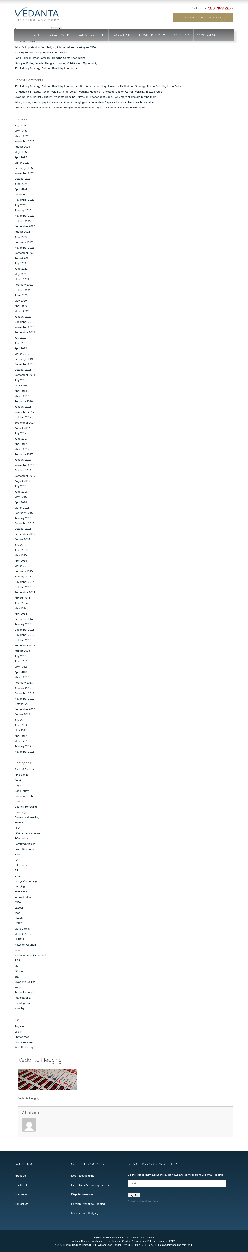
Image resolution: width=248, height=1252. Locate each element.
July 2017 (20, 433)
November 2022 (24, 215)
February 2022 (24, 242)
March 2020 (22, 311)
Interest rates (23, 896)
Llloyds (19, 918)
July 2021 (20, 263)
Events (19, 822)
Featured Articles (25, 843)
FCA (17, 828)
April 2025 (21, 157)
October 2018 (23, 369)
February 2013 (24, 682)
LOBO (18, 923)
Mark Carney (22, 928)
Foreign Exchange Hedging (88, 1203)
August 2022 (22, 231)
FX (16, 859)
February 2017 (24, 454)
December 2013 (24, 629)
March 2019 (22, 353)
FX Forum (21, 865)
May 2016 (21, 496)
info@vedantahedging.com (172, 1245)
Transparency (23, 997)
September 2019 (25, 332)
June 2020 (21, 295)
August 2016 (22, 481)
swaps (18, 987)
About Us (56, 35)
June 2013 (21, 661)
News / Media (149, 35)
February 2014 (24, 618)
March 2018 (22, 396)
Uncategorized (23, 1003)
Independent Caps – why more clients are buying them (122, 96)
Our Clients (122, 35)
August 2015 (22, 539)
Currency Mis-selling (27, 817)
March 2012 (22, 741)
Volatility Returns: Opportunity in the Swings (41, 52)
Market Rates (23, 934)
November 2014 (24, 581)
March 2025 (22, 162)
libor (17, 912)
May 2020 (21, 300)
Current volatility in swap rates (143, 91)
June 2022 (21, 236)
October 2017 (23, 417)
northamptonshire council (30, 955)
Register (20, 1026)
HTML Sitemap (131, 1237)
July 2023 (20, 205)
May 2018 (21, 385)
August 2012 (22, 714)
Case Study (22, 790)
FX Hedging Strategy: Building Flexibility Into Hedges (47, 68)
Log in (18, 1031)
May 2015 (21, 555)
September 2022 (25, 226)
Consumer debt (24, 796)
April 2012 (21, 735)
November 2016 (24, 465)
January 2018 (23, 406)
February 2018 (24, 401)
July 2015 (20, 544)
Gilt (17, 870)
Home (36, 35)
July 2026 (20, 125)
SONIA (19, 971)
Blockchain (21, 774)
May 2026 (21, 130)
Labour (19, 907)
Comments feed (24, 1042)
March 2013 (22, 677)
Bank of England (25, 769)
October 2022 (23, 221)
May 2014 (21, 608)
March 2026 (22, 136)
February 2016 (24, 512)
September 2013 (25, 645)
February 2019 (24, 359)
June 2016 (21, 491)
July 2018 (20, 380)
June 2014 (21, 603)
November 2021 (24, 247)
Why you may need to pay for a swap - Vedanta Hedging (49, 102)
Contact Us (206, 35)
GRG (18, 875)
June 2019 (21, 343)
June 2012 (21, 725)
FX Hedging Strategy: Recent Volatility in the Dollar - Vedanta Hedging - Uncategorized (68, 91)
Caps (18, 785)
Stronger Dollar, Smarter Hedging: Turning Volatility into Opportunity (56, 63)
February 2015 (24, 571)
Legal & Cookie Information (107, 1237)
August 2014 (22, 597)
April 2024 (21, 189)
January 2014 (23, 624)
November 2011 (24, 751)
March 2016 (22, 507)
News (18, 950)
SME (17, 965)
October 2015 (23, 528)
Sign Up (133, 1195)
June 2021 (21, 268)
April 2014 (21, 613)
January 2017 (23, 459)
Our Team (181, 35)
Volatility (19, 1008)
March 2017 (22, 449)
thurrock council (24, 992)
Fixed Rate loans (25, 849)
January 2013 (23, 687)
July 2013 (20, 656)
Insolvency (21, 891)
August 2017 (22, 427)
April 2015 (21, 560)
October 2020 (23, 290)
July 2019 (20, 337)
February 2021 (24, 284)
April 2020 (21, 305)
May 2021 (21, 274)
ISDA (18, 902)
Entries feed (22, 1036)
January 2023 (23, 210)
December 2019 (24, 321)
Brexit (18, 780)
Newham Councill (25, 944)
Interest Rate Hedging (84, 1213)
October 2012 (23, 703)
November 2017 (24, 412)
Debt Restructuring (82, 1175)
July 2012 (20, 719)
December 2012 (24, 693)
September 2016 (25, 475)
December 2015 (24, 523)
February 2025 (24, 168)
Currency (20, 812)
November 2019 (24, 327)
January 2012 (23, 746)
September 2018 (25, 374)
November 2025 (24, 141)
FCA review (21, 838)
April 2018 (21, 390)
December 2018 (24, 364)
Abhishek (30, 1113)
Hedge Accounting (26, 881)
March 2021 (22, 279)
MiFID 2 (19, 939)
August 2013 (22, 650)
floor (17, 854)
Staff (17, 976)
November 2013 (24, 634)
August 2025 (22, 146)
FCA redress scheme (27, 833)
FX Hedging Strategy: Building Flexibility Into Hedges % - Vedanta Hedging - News (65, 86)
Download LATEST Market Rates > (203, 17)
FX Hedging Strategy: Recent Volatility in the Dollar (151, 86)
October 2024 (23, 178)
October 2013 (23, 640)
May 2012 (21, 730)
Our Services (88, 35)
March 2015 (22, 565)
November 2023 (24, 199)
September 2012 (25, 709)
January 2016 (23, 518)
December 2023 (24, 194)
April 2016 (21, 502)
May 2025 (21, 152)
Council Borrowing (26, 806)
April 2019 (21, 348)
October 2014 (23, 587)
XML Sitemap (148, 1237)
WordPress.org (24, 1047)
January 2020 (23, 316)
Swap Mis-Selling (25, 981)
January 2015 (23, 576)
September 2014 (25, 592)
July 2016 (20, 486)
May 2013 (21, 666)
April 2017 (21, 443)
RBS (17, 960)
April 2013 (21, 672)
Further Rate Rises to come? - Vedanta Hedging (44, 107)
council (19, 801)
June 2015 (21, 550)
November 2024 (24, 173)
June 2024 (21, 183)
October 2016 (23, 470)
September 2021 (25, 252)
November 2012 (24, 698)
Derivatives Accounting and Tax (90, 1185)
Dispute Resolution (82, 1194)
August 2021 (22, 258)
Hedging (20, 886)
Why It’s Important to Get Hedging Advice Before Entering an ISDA (55, 47)
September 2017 (25, 422)
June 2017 (21, 438)
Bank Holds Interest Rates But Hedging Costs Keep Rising (50, 57)
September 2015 (25, 534)
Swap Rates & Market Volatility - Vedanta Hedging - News (50, 96)
